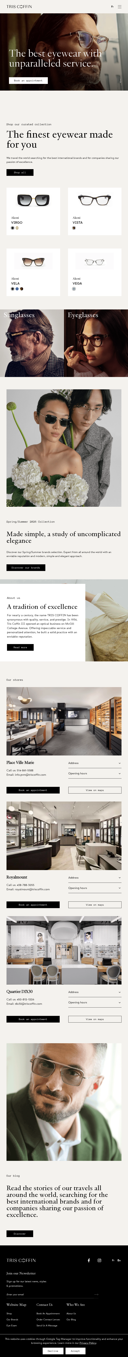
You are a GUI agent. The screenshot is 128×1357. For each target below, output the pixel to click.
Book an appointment (28, 80)
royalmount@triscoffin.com (32, 889)
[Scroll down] (120, 79)
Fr (112, 6)
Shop (9, 1313)
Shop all (20, 172)
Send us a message (46, 1325)
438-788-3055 (25, 885)
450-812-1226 (25, 999)
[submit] (96, 1294)
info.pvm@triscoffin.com (30, 774)
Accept (75, 1351)
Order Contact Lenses (48, 1319)
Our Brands (12, 1319)
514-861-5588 (25, 770)
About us (71, 1313)
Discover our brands (26, 567)
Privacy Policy (88, 1343)
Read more (20, 647)
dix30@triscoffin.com (28, 1003)
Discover (20, 1233)
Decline (53, 1351)
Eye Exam (11, 1325)
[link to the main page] (19, 6)
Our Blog (71, 1319)
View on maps (95, 790)
